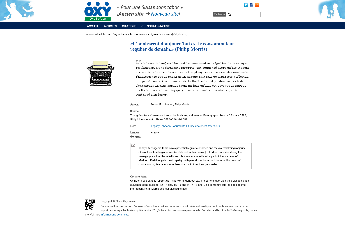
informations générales (114, 214)
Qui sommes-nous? (155, 26)
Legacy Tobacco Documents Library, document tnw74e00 (185, 126)
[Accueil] (97, 20)
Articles (110, 26)
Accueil (93, 26)
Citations (129, 26)
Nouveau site (165, 14)
